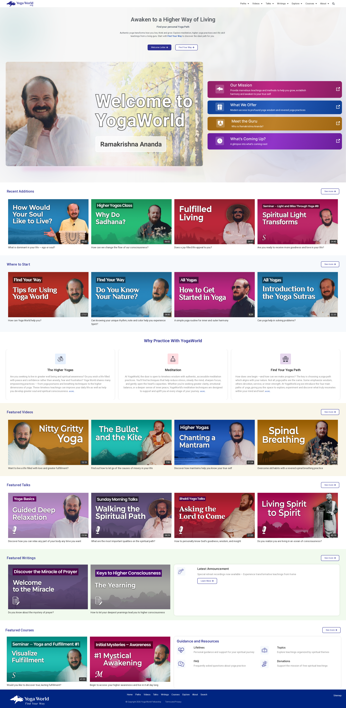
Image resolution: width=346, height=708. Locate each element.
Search (204, 694)
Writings (281, 3)
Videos (256, 3)
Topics (281, 647)
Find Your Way (174, 36)
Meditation (173, 370)
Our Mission (241, 85)
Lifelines (199, 647)
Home (130, 694)
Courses (309, 3)
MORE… (72, 391)
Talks (268, 3)
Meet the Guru (244, 121)
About (323, 3)
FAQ (196, 661)
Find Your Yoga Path (286, 370)
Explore (295, 3)
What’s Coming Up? (248, 139)
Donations (283, 661)
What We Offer (243, 105)
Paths (243, 3)
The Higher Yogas (60, 370)
